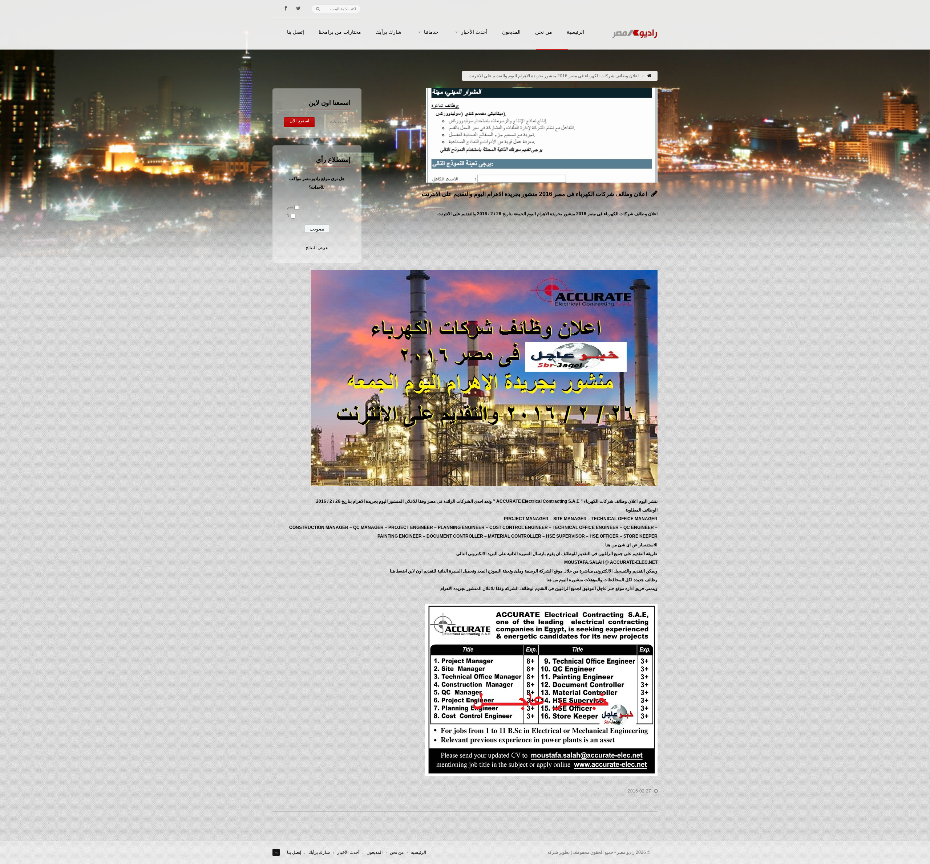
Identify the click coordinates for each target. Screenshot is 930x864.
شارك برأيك (388, 32)
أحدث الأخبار (474, 32)
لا (288, 215)
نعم (290, 206)
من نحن (543, 32)
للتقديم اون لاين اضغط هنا (413, 571)
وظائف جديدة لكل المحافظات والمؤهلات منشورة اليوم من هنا (602, 579)
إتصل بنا (295, 32)
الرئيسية (575, 32)
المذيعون (511, 32)
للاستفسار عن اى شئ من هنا (631, 544)
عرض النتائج (317, 247)
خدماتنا (431, 32)
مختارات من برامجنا (340, 32)
